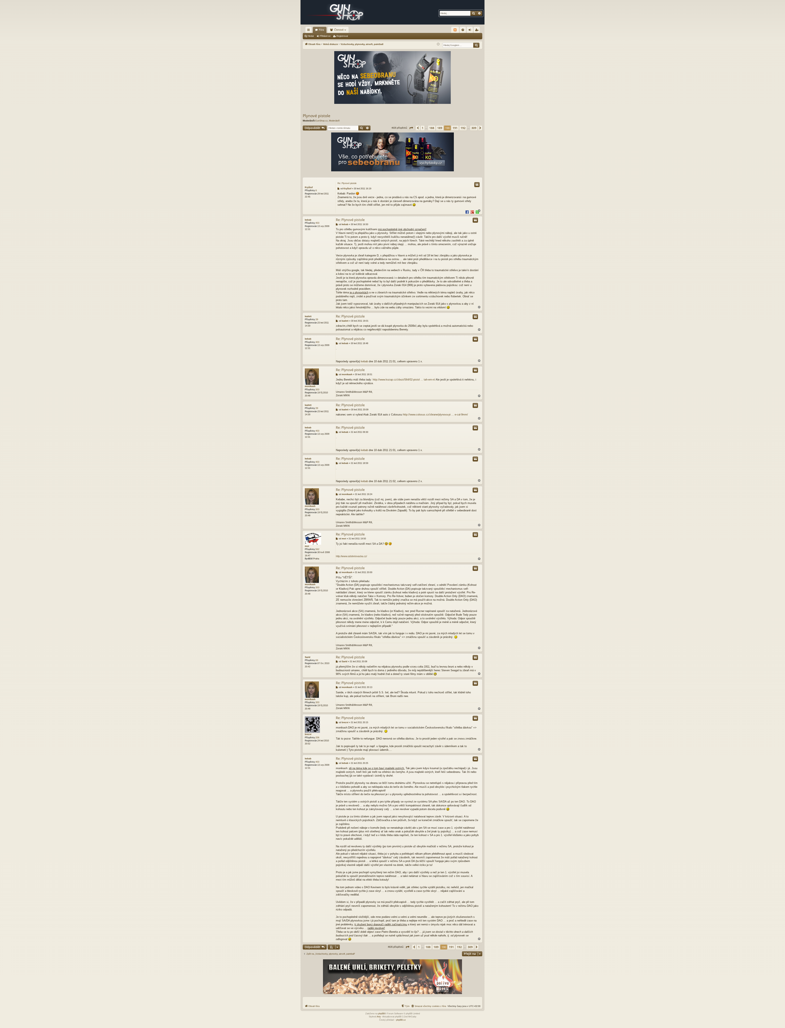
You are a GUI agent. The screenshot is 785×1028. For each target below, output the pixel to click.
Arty (379, 1016)
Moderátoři (334, 120)
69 (317, 660)
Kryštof (309, 187)
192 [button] (463, 128)
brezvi (308, 734)
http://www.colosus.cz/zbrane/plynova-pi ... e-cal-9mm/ (435, 414)
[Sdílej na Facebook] (467, 212)
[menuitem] (463, 30)
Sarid (307, 657)
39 (317, 319)
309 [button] (473, 128)
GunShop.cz (321, 120)
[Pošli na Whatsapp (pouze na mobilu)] (477, 212)
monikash (310, 386)
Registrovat (342, 36)
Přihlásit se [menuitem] (470, 30)
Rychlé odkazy (309, 30)
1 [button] (422, 128)
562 (317, 549)
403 (317, 223)
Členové (339, 29)
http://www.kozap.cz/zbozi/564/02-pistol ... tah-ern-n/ (404, 379)
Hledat (310, 36)
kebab (308, 220)
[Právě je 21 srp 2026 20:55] (438, 44)
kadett (308, 316)
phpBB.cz (401, 1020)
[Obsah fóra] (335, 12)
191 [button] (455, 128)
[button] (411, 128)
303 (317, 389)
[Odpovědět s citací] (477, 184)
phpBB (381, 1013)
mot (307, 546)
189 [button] (439, 128)
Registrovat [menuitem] (477, 30)
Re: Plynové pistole (347, 183)
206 (317, 737)
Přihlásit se (325, 36)
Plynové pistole (316, 115)
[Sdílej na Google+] (472, 212)
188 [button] (431, 128)
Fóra (321, 29)
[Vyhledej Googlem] (476, 45)
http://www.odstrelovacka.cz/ (351, 556)
